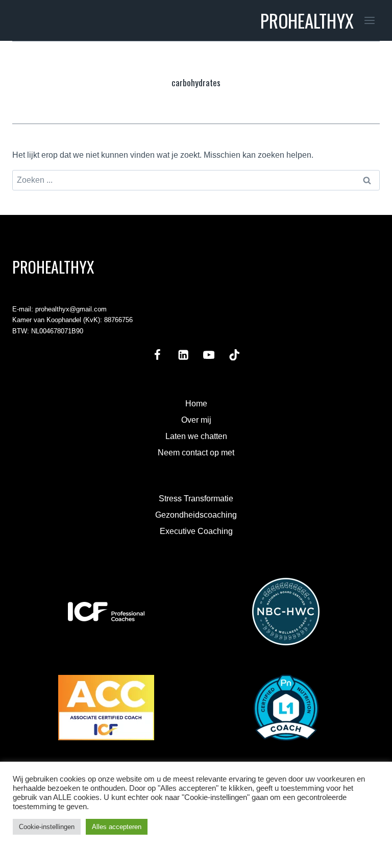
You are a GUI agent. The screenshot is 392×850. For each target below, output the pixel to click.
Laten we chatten (196, 436)
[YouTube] (209, 354)
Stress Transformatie (196, 498)
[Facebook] (157, 354)
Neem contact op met (196, 452)
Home (196, 403)
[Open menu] (369, 20)
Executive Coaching (196, 531)
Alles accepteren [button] (116, 827)
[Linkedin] (183, 354)
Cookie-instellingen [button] (47, 827)
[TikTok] (234, 354)
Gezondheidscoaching (196, 515)
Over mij (196, 420)
